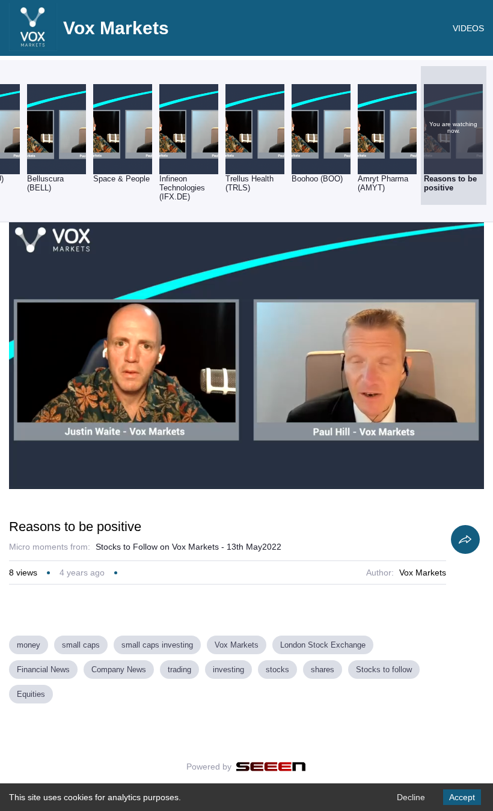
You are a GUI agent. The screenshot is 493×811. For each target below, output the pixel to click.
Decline (411, 797)
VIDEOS (468, 28)
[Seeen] (271, 766)
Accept (462, 797)
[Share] (465, 539)
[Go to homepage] (33, 48)
